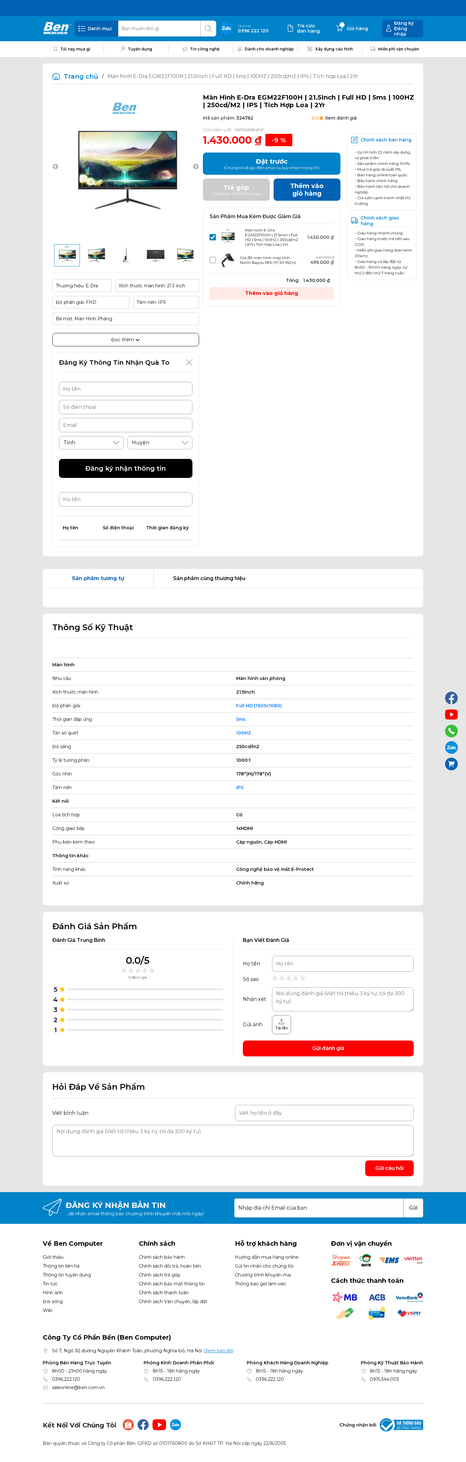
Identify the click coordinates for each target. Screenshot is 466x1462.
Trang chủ (81, 76)
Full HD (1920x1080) (259, 705)
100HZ (243, 733)
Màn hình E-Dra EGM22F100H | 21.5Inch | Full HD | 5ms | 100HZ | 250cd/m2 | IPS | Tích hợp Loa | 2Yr (271, 237)
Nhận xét (254, 999)
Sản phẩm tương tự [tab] (98, 578)
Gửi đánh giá (328, 1048)
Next (196, 167)
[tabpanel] (233, 597)
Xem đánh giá (341, 118)
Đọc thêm (123, 340)
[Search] (208, 28)
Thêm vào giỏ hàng (271, 293)
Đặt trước (272, 164)
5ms (241, 719)
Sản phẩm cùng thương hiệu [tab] (209, 578)
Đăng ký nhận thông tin (125, 468)
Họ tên (251, 963)
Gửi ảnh (252, 1024)
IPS (239, 787)
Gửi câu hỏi (389, 1168)
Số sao (251, 979)
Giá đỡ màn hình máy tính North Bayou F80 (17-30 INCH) (268, 260)
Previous (55, 167)
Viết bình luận (70, 1113)
